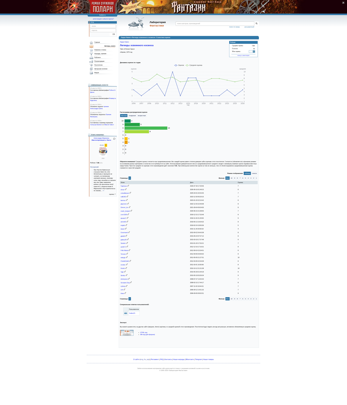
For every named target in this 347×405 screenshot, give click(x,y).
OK (112, 34)
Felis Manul (124, 250)
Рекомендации (99, 61)
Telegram (198, 359)
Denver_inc (124, 207)
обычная (124, 115)
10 (231, 178)
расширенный (249, 27)
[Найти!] (256, 24)
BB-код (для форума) (147, 334)
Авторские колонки (100, 69)
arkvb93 (123, 222)
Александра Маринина (101, 138)
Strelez (123, 275)
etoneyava (124, 279)
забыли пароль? (108, 19)
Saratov (123, 243)
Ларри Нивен (124, 42)
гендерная (132, 115)
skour (122, 189)
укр (148, 359)
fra (145, 359)
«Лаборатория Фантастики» (177, 370)
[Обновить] (114, 140)
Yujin (122, 272)
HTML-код (143, 332)
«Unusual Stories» (96, 124)
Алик (122, 293)
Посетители (98, 65)
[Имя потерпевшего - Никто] (103, 156)
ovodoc (123, 265)
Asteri (122, 229)
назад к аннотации (243, 55)
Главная (97, 42)
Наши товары (208, 359)
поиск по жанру (234, 27)
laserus (123, 200)
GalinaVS (132, 313)
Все (227, 178)
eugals (123, 225)
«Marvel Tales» (109, 124)
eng (141, 359)
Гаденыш (124, 186)
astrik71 (123, 247)
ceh (122, 290)
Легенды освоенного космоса (136, 45)
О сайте (136, 359)
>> (103, 190)
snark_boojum (125, 211)
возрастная (142, 115)
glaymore (124, 204)
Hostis (123, 268)
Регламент (155, 359)
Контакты (168, 359)
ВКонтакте (190, 359)
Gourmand (124, 232)
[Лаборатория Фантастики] (136, 24)
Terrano (123, 254)
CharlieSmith (125, 261)
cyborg (123, 286)
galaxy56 (124, 239)
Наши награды (178, 359)
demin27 (123, 218)
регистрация (97, 19)
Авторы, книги (109, 46)
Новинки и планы (100, 50)
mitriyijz (123, 257)
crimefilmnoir (125, 193)
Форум (96, 72)
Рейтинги (97, 57)
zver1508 (124, 214)
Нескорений (94, 167)
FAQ (161, 359)
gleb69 (123, 236)
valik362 (123, 196)
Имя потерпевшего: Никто (101, 140)
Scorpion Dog (125, 282)
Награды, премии (100, 53)
